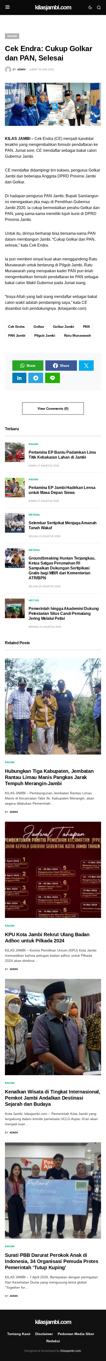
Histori (34, 600)
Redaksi (53, 1341)
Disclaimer (44, 1334)
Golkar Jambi (63, 327)
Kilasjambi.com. (71, 1351)
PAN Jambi (16, 335)
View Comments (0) (52, 408)
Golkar (39, 327)
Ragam (12, 36)
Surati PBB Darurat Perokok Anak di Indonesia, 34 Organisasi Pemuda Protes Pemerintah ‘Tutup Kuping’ (51, 1261)
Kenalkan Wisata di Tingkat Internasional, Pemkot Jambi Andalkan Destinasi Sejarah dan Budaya (52, 1098)
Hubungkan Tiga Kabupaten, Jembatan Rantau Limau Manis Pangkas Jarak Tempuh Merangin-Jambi (49, 777)
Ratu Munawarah (77, 335)
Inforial (34, 514)
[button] (7, 7)
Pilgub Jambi (44, 335)
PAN (86, 327)
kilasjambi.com (53, 7)
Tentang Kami (18, 1334)
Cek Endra (16, 327)
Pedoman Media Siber (76, 1334)
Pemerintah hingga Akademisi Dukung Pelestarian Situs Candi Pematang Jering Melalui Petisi (64, 613)
